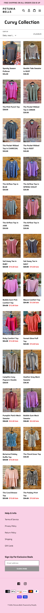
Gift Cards (9, 545)
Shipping (8, 539)
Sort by (5, 31)
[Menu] (39, 10)
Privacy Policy (10, 526)
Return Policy (10, 532)
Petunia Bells (9, 10)
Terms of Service (12, 519)
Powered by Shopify (29, 605)
